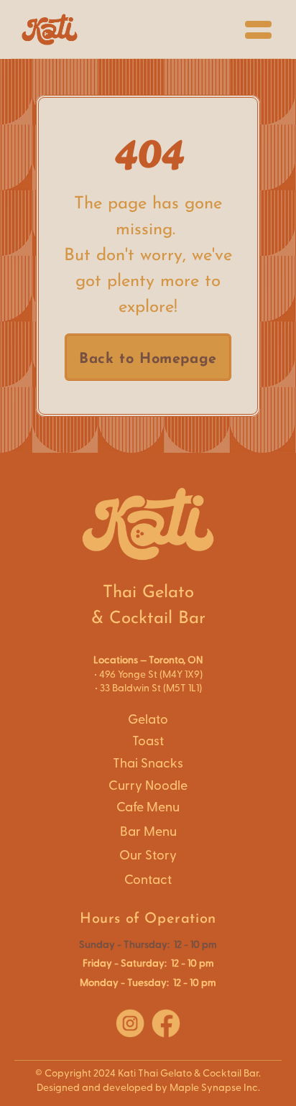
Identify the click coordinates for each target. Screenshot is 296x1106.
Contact (148, 880)
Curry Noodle (148, 786)
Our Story (148, 855)
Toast (148, 741)
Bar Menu (148, 832)
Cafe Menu (148, 807)
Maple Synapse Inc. (215, 1088)
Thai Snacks (148, 763)
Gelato (148, 720)
